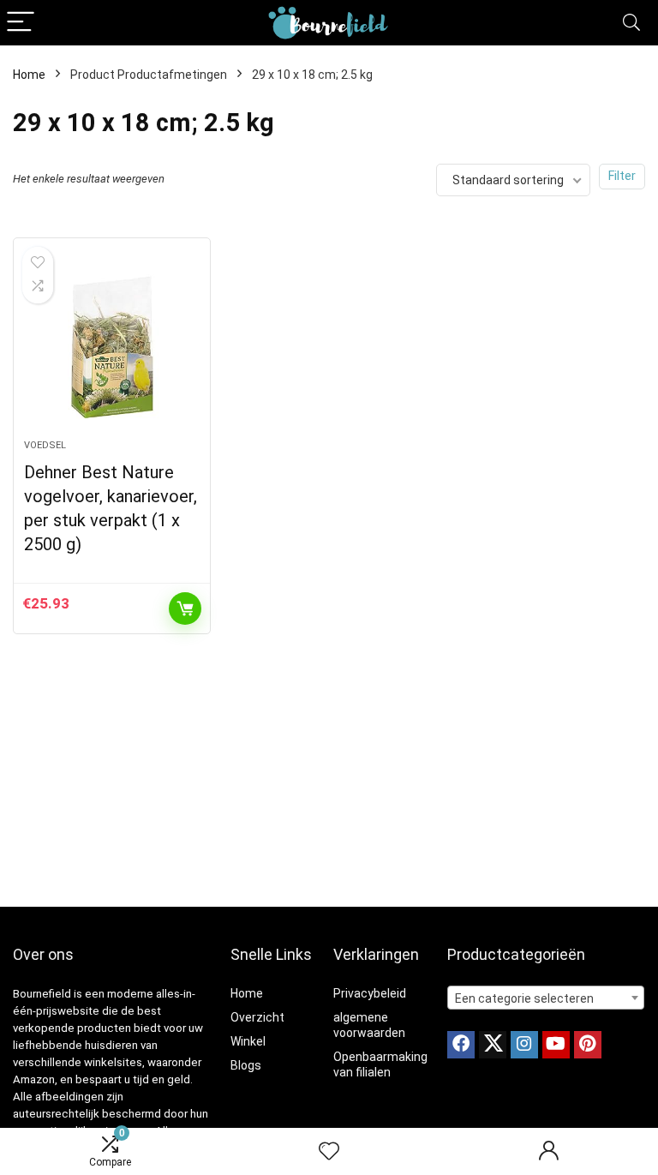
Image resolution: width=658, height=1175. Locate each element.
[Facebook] (461, 1044)
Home (29, 74)
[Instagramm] (524, 1044)
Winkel (248, 1041)
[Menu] (20, 22)
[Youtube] (556, 1044)
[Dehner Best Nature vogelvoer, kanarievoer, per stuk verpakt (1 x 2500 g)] (112, 347)
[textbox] (546, 998)
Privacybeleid (369, 993)
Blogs (245, 1065)
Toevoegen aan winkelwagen (185, 608)
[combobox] (546, 998)
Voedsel (45, 445)
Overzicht (257, 1017)
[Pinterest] (587, 1044)
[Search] (631, 22)
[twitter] (492, 1044)
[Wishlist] (329, 1152)
